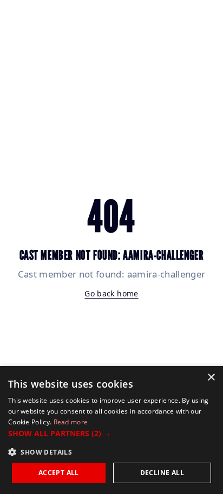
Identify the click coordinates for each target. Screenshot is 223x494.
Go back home (111, 293)
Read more (71, 422)
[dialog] (111, 430)
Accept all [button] (58, 472)
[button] (111, 433)
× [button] (211, 378)
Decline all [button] (162, 472)
